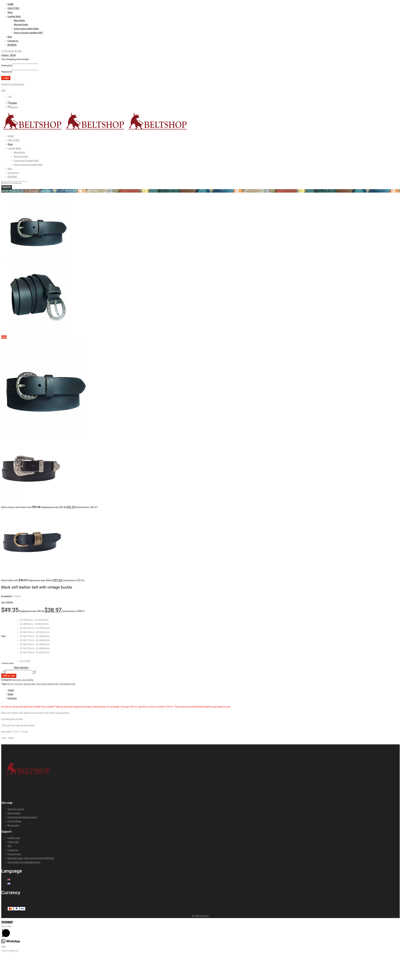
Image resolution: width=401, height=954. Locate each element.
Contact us (13, 41)
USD (3, 90)
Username (6, 65)
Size (3, 636)
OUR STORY (14, 8)
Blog (10, 36)
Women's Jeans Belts (40, 190)
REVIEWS (12, 45)
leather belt (52, 684)
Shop (10, 12)
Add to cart (9, 675)
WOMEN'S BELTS (18, 190)
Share (10, 694)
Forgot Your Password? (12, 84)
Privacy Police (14, 821)
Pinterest (12, 698)
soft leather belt (67, 684)
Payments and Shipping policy (22, 817)
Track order (13, 842)
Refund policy (14, 813)
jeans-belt (41, 684)
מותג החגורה (7, 663)
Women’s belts (21, 24)
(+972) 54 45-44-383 (11, 51)
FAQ (10, 846)
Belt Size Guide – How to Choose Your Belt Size (31, 858)
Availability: (6, 596)
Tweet (11, 690)
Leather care (14, 838)
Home (4, 190)
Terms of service (16, 809)
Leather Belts (14, 16)
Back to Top (7, 922)
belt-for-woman (14, 684)
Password (6, 71)
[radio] (35, 620)
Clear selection (21, 667)
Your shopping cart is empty (15, 59)
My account (13, 825)
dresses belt (29, 684)
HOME (11, 4)
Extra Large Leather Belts (26, 28)
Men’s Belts (19, 20)
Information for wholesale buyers (24, 862)
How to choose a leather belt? (28, 32)
